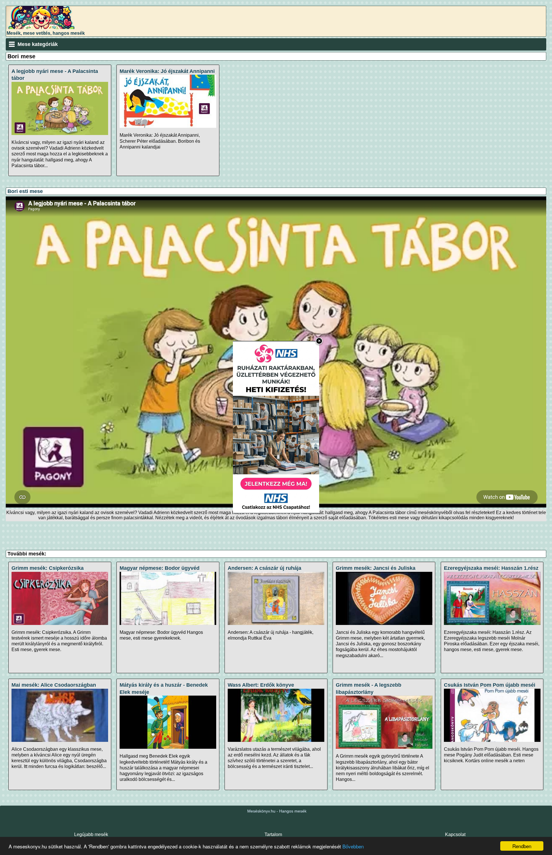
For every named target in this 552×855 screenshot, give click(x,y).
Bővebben (353, 846)
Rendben (521, 846)
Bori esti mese (25, 191)
